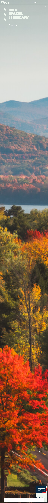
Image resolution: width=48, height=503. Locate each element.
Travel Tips (45, 6)
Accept (39, 499)
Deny (33, 499)
